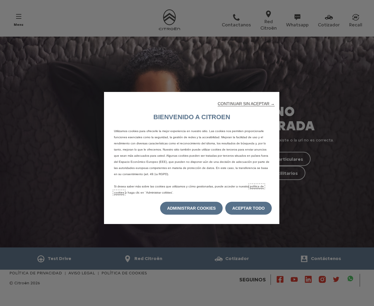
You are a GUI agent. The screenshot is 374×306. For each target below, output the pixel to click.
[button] (246, 103)
